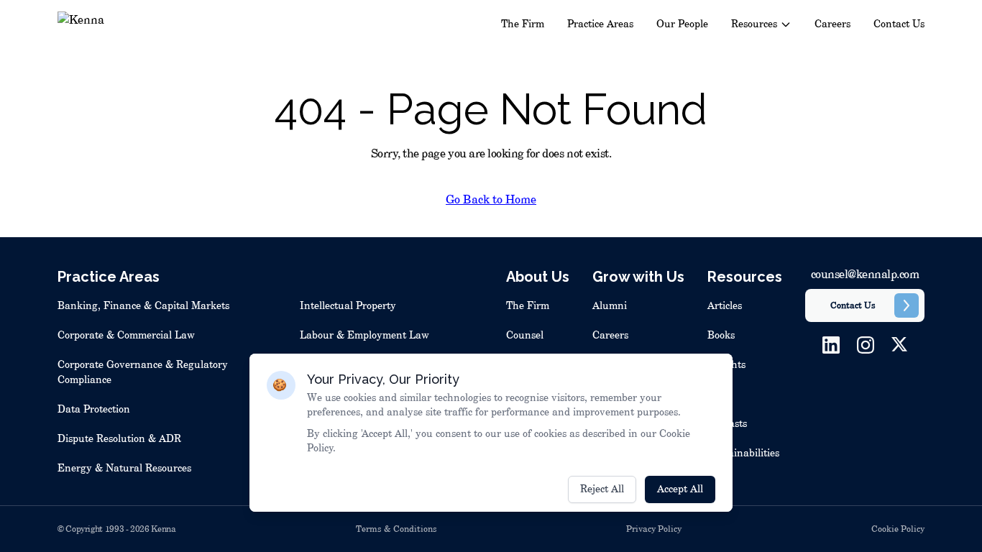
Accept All (680, 489)
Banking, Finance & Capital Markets (143, 306)
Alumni (609, 306)
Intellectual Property (348, 306)
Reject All (602, 489)
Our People (682, 24)
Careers (832, 24)
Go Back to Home (491, 200)
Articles (724, 306)
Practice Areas (600, 24)
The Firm (522, 24)
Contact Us (898, 24)
